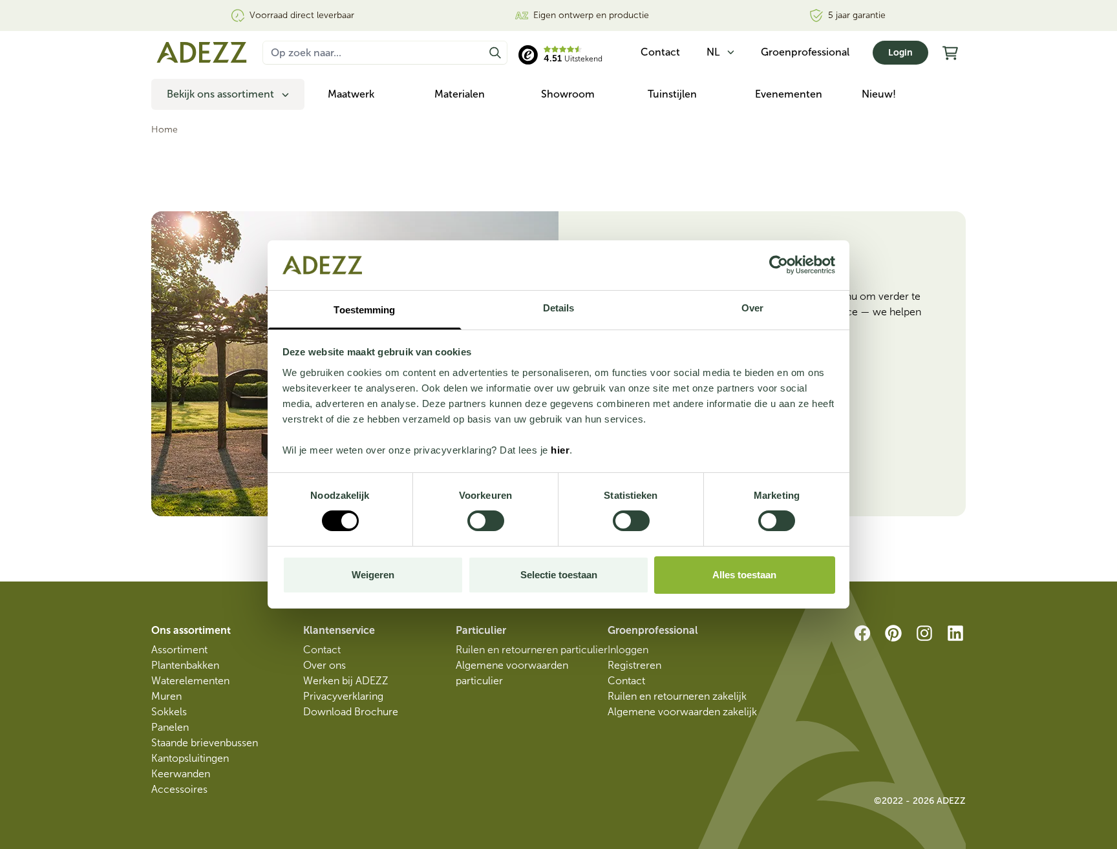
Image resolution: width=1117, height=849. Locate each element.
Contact (322, 650)
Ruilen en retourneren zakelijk (677, 696)
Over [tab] (752, 307)
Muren (166, 696)
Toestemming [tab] (364, 309)
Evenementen (788, 94)
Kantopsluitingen (190, 758)
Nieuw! (879, 94)
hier (560, 450)
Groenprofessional (805, 52)
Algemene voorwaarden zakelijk (682, 712)
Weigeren (373, 574)
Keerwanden (180, 774)
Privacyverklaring (343, 696)
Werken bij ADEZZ (345, 681)
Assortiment (179, 650)
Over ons (324, 665)
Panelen (170, 727)
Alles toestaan (744, 574)
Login (900, 52)
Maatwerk (351, 94)
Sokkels (169, 712)
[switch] (485, 520)
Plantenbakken (185, 665)
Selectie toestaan (558, 574)
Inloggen (628, 650)
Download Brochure (350, 712)
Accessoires (179, 789)
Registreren (634, 665)
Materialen (459, 94)
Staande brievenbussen (204, 743)
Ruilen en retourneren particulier (532, 650)
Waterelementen (190, 681)
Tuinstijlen (672, 94)
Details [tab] (559, 307)
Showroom (568, 94)
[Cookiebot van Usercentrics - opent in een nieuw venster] (778, 265)
